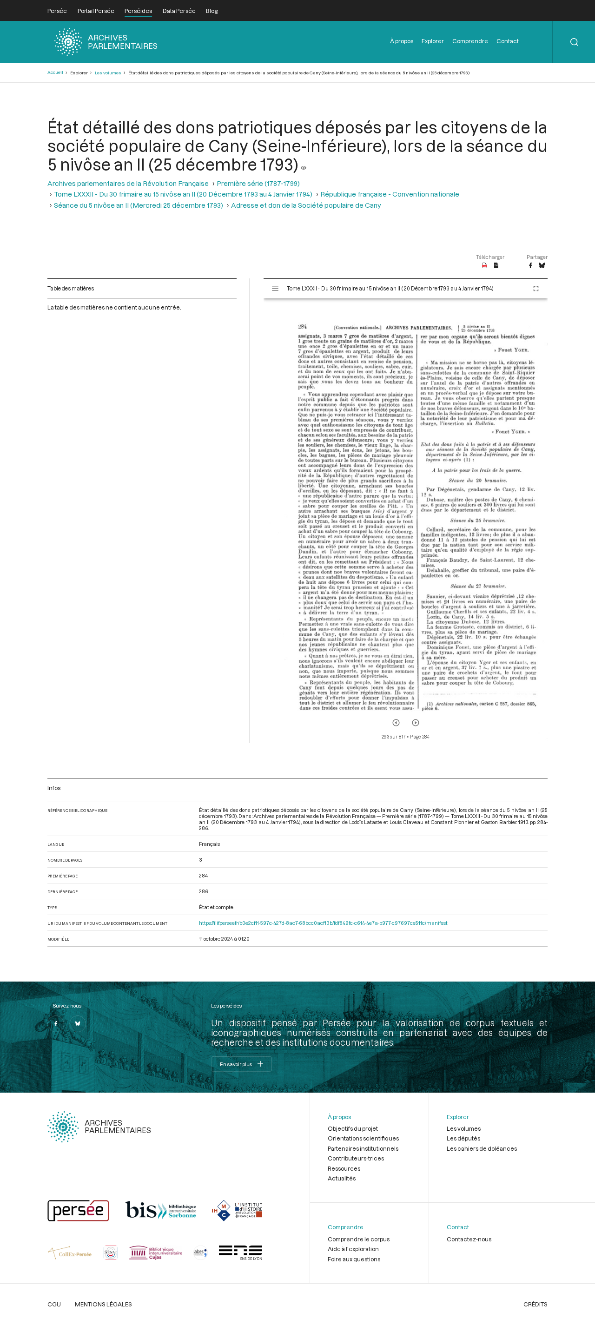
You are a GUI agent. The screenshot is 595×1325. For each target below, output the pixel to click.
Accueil (55, 72)
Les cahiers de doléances (482, 1148)
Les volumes (108, 72)
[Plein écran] (536, 288)
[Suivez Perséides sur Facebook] (55, 1023)
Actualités (342, 1178)
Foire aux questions (354, 1259)
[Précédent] (396, 722)
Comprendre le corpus (359, 1239)
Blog (212, 10)
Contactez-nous (469, 1239)
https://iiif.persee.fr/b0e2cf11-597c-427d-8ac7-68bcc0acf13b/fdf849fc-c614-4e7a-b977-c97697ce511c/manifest (323, 923)
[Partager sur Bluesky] (542, 266)
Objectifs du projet (353, 1128)
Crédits (535, 1304)
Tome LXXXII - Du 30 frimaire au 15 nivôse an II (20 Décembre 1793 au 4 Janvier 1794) (183, 194)
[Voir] (303, 164)
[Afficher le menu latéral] (275, 288)
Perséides (138, 10)
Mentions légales (103, 1304)
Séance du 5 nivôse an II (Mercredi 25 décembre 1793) (138, 205)
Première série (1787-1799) (258, 183)
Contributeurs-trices (356, 1158)
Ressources (344, 1168)
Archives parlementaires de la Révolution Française (128, 183)
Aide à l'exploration (353, 1249)
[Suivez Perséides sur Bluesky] (77, 1023)
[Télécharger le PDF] (484, 266)
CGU (54, 1304)
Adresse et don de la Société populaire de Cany (306, 205)
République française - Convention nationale (389, 194)
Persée (57, 10)
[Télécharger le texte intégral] (496, 266)
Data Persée (179, 10)
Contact (507, 41)
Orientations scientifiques (363, 1138)
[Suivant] (415, 722)
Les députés (463, 1138)
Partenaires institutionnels (363, 1148)
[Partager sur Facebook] (530, 266)
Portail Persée (96, 10)
